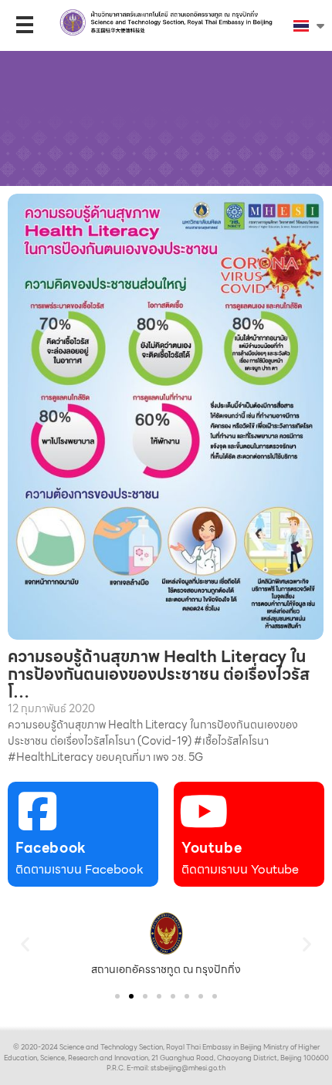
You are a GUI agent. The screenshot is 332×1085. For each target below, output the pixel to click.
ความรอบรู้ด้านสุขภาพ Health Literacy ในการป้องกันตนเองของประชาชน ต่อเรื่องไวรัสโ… (159, 674)
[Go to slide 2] (131, 996)
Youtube (211, 848)
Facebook (50, 848)
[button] (25, 944)
